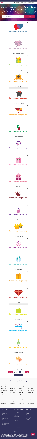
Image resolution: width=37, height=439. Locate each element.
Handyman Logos (22, 384)
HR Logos (20, 388)
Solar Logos (30, 396)
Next (27, 372)
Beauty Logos (3, 392)
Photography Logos (31, 388)
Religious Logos (30, 392)
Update (30, 16)
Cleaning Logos (3, 396)
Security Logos (30, 394)
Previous (10, 372)
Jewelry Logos (21, 392)
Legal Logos (21, 394)
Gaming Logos (12, 401)
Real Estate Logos (31, 390)
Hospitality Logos (22, 386)
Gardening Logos (12, 403)
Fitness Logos (12, 396)
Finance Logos (12, 394)
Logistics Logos (21, 396)
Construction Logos (13, 384)
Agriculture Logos (4, 386)
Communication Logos (4, 401)
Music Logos (30, 384)
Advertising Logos (4, 384)
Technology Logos (31, 403)
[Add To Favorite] (27, 22)
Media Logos (21, 401)
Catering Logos (3, 394)
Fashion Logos (12, 392)
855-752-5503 (27, 0)
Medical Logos (21, 403)
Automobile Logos (4, 390)
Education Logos (12, 388)
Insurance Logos (21, 390)
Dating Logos (12, 386)
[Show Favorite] (30, 1)
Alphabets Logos (3, 388)
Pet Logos (29, 386)
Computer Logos (3, 403)
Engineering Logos (13, 390)
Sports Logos (30, 401)
